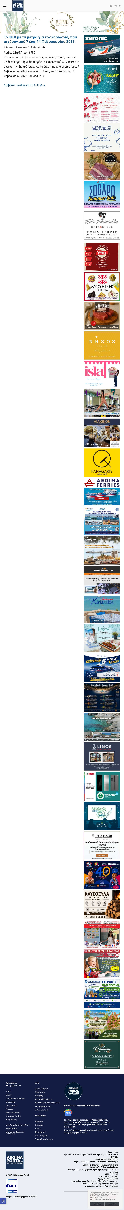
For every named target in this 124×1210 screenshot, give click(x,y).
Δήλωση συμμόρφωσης (43, 1106)
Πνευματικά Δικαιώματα (43, 1099)
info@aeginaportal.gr (109, 1159)
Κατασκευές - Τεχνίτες (13, 1116)
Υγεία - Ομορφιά (11, 1105)
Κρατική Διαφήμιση (41, 1110)
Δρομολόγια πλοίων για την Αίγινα (17, 1125)
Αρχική (8, 1091)
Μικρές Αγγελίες (11, 1128)
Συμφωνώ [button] (97, 1204)
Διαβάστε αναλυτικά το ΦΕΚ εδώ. (25, 85)
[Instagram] (116, 6)
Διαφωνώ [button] (112, 1204)
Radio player (39, 1125)
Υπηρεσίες (9, 1109)
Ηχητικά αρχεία (40, 1132)
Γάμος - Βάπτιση (11, 1119)
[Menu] (4, 5)
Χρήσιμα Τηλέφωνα (41, 1089)
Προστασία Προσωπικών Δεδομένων (47, 1103)
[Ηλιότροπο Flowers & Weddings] (62, 22)
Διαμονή (8, 1095)
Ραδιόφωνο (39, 1121)
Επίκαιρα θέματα (21, 47)
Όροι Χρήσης (39, 1096)
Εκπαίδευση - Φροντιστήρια (15, 1098)
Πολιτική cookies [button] (96, 1197)
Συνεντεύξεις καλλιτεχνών (44, 1139)
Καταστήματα (10, 1102)
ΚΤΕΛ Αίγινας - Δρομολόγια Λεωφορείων (15, 1133)
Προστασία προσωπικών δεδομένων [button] (102, 1199)
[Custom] (120, 6)
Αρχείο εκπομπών (41, 1136)
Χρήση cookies (40, 1092)
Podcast (38, 1128)
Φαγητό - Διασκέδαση (13, 1112)
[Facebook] (111, 6)
